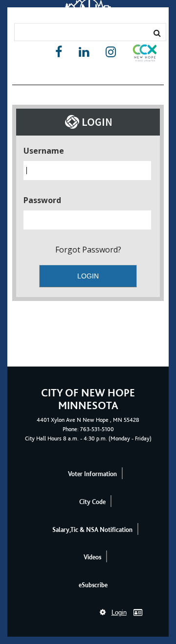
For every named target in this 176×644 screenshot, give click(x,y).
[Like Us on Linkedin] (84, 52)
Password (42, 200)
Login (119, 612)
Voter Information (92, 474)
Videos (92, 557)
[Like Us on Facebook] (58, 52)
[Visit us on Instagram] (111, 52)
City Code (92, 502)
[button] (144, 55)
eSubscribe (93, 585)
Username (43, 150)
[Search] (157, 32)
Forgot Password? (88, 249)
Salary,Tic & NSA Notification (92, 529)
